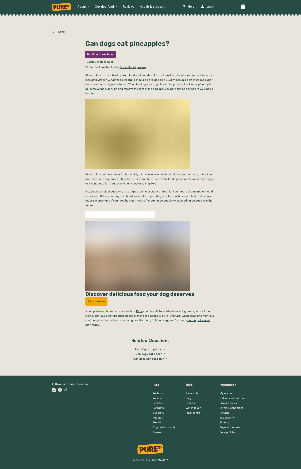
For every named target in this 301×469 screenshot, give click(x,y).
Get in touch (193, 407)
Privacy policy (228, 403)
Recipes (157, 398)
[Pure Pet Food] (61, 11)
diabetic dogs (204, 179)
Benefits (157, 403)
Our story (158, 412)
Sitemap (224, 422)
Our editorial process (132, 67)
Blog (189, 398)
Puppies (157, 417)
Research (192, 393)
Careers (157, 432)
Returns (224, 412)
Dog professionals (163, 427)
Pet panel (158, 407)
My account (226, 393)
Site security (227, 417)
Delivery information (232, 398)
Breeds (156, 422)
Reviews (157, 393)
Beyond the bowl (230, 427)
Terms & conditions (231, 407)
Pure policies (227, 432)
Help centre (193, 412)
